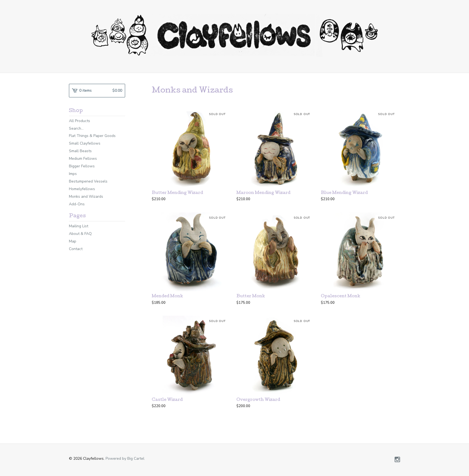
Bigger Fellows (82, 166)
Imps (73, 173)
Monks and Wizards (86, 196)
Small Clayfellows (84, 143)
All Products (79, 120)
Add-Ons (77, 204)
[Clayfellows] (234, 35)
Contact (76, 248)
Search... (76, 128)
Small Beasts (80, 151)
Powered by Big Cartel (125, 458)
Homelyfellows (82, 188)
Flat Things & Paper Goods (92, 135)
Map (72, 241)
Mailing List (78, 226)
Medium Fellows (83, 158)
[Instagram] (397, 460)
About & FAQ (80, 233)
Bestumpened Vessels (88, 181)
